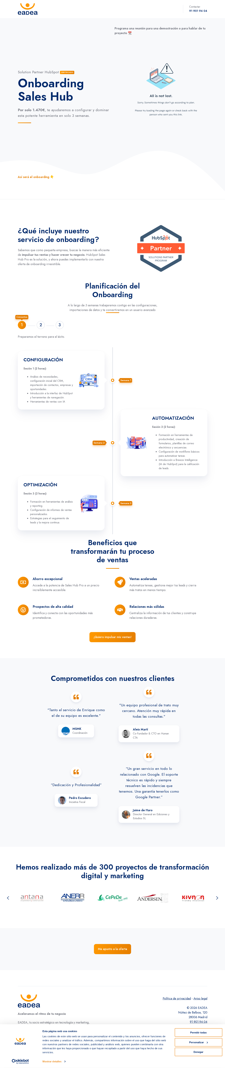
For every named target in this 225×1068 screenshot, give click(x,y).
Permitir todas (198, 1032)
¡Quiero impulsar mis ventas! (113, 637)
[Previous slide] (8, 898)
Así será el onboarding (33, 177)
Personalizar (196, 1042)
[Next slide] (217, 898)
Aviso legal (200, 998)
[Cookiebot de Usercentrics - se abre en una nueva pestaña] (20, 1061)
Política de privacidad (177, 998)
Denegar (198, 1052)
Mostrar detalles (52, 1061)
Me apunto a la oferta (112, 949)
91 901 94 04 (198, 1022)
